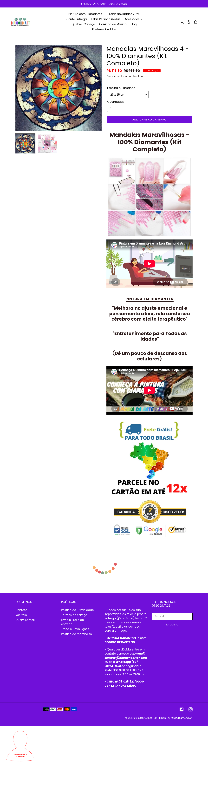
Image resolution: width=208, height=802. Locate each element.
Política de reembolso (76, 634)
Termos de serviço (74, 615)
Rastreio (21, 615)
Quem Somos (25, 620)
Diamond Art (185, 718)
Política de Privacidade (77, 610)
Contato (21, 610)
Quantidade (115, 102)
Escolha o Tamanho (121, 88)
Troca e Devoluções (75, 629)
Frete (109, 76)
